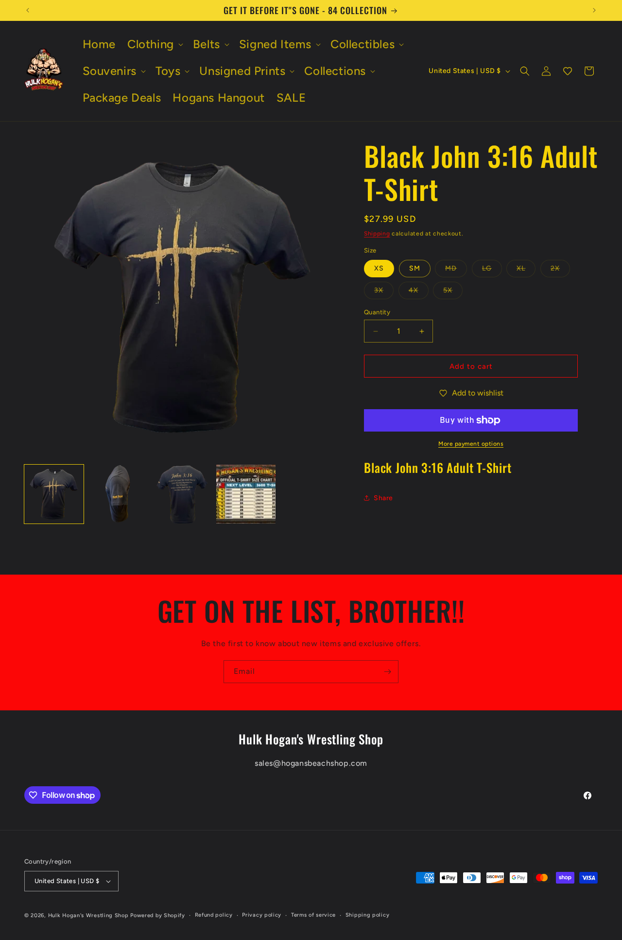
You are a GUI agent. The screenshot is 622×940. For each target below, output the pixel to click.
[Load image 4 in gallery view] (246, 494)
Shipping (377, 233)
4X (419, 292)
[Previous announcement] (27, 10)
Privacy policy (261, 915)
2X (560, 270)
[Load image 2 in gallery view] (118, 494)
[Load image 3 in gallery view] (182, 494)
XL (526, 270)
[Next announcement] (594, 10)
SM (414, 268)
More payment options (470, 443)
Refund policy (214, 915)
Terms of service (313, 915)
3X (384, 292)
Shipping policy (368, 915)
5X (453, 292)
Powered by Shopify (157, 915)
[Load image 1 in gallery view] (54, 494)
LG (492, 270)
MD (456, 270)
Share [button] (383, 498)
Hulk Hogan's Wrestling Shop (88, 915)
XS (379, 268)
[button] (154, 44)
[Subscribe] (387, 671)
